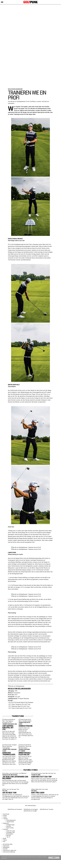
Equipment (6, 823)
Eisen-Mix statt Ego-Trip (41, 777)
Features (5, 829)
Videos (5, 840)
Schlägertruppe (10, 824)
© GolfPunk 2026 (7, 844)
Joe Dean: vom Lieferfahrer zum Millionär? (15, 778)
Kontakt (5, 849)
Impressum (6, 846)
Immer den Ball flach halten (25, 754)
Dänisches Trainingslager (8, 754)
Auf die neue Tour (9, 793)
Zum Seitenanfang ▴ (30, 805)
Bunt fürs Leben (37, 793)
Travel (4, 817)
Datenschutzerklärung (9, 852)
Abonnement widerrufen (9, 850)
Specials (8, 835)
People (5, 815)
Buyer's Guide (10, 828)
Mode (4, 838)
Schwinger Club (10, 832)
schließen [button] (54, 857)
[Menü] (2, 2)
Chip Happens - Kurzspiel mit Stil (8, 728)
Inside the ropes (10, 831)
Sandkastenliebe (25, 726)
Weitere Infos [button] (4, 858)
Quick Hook (6, 814)
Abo (4, 841)
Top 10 (8, 837)
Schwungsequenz (11, 820)
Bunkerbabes (9, 834)
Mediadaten (6, 847)
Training (5, 818)
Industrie (8, 826)
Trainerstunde (10, 821)
